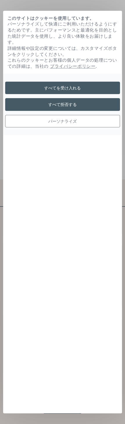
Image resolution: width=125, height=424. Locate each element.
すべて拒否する (62, 104)
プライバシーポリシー (73, 66)
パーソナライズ (62, 121)
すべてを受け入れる (62, 88)
